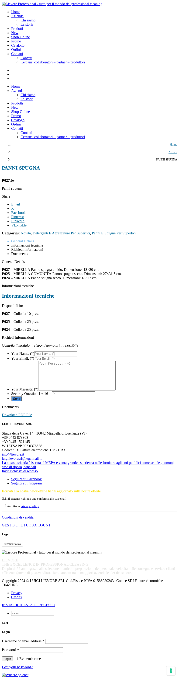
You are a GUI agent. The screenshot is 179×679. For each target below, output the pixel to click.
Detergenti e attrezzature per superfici (61, 233)
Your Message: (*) (24, 389)
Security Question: (24, 394)
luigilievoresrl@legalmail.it (21, 458)
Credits (16, 597)
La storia (27, 24)
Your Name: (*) (22, 353)
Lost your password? (17, 667)
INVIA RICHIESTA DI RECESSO (28, 605)
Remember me (29, 659)
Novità (26, 233)
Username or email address (23, 641)
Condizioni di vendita (18, 517)
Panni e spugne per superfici (114, 233)
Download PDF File (17, 415)
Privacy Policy (12, 544)
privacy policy (30, 506)
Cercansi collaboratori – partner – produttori (53, 62)
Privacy (16, 593)
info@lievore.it (13, 454)
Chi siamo (28, 20)
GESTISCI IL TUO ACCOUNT (26, 525)
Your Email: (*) (22, 358)
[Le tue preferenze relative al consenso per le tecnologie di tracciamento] (170, 670)
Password (10, 650)
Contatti (26, 58)
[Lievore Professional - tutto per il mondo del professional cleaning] (52, 4)
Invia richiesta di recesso (20, 471)
